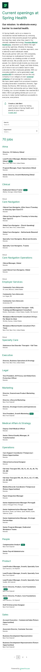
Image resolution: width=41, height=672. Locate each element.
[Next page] (26, 657)
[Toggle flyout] (37, 131)
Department (7, 129)
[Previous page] (14, 657)
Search (6, 122)
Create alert (12, 113)
